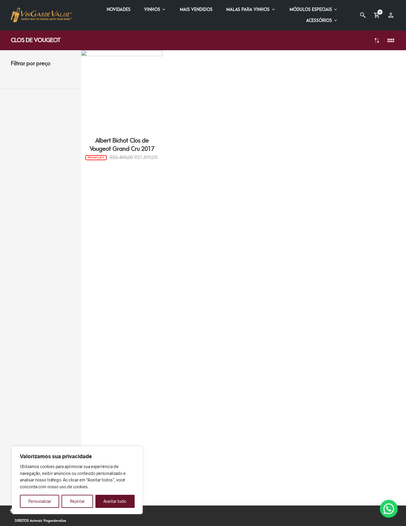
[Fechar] (136, 451)
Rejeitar (77, 501)
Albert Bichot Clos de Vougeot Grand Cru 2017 (122, 144)
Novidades (118, 9)
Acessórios (319, 20)
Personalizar (39, 501)
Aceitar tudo (114, 501)
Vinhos (152, 9)
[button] (389, 509)
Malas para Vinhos (248, 9)
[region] (77, 480)
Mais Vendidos (196, 9)
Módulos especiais (310, 9)
